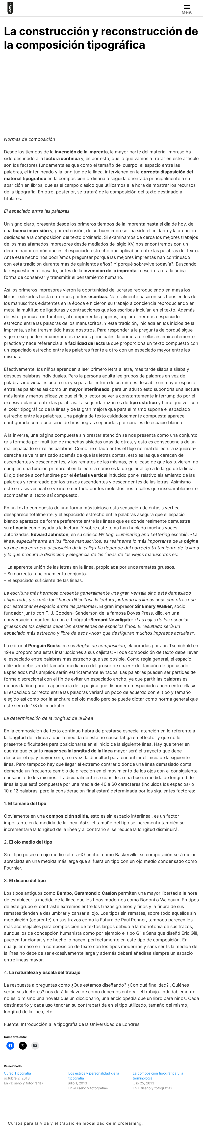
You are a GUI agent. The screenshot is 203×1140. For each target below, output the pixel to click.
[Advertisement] (101, 92)
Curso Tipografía (17, 1073)
